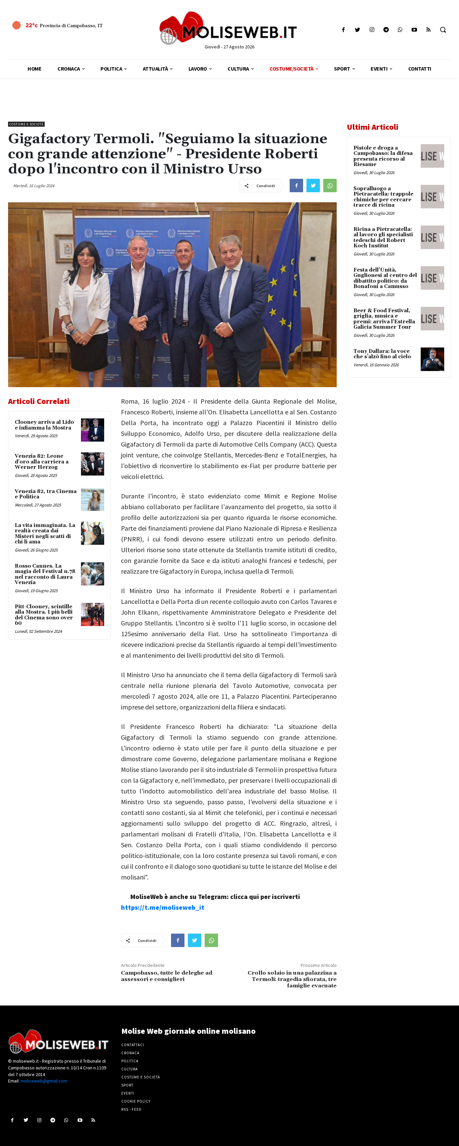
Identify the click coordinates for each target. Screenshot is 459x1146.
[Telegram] (385, 29)
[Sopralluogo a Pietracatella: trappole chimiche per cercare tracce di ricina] (432, 196)
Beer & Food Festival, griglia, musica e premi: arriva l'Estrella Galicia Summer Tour (384, 319)
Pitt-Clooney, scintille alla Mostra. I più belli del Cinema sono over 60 (44, 615)
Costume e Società (26, 124)
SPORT (127, 1085)
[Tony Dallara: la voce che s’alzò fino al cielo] (432, 359)
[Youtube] (414, 29)
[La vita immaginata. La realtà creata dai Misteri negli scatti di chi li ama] (92, 533)
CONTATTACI (132, 1044)
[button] (443, 30)
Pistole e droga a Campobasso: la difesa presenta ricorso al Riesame (383, 156)
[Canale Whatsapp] (400, 29)
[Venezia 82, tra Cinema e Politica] (92, 499)
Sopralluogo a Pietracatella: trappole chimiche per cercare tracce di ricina (383, 197)
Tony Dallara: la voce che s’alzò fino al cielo (382, 354)
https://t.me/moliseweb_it (162, 907)
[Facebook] (343, 29)
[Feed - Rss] (428, 29)
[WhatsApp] (330, 185)
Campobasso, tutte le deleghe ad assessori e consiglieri (166, 976)
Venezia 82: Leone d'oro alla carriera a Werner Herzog (42, 461)
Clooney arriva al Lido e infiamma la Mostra (44, 425)
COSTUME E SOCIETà (140, 1077)
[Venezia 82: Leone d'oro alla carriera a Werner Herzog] (92, 464)
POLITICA (129, 1061)
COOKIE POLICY (136, 1101)
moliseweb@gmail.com (43, 1081)
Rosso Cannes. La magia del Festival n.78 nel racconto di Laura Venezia (45, 574)
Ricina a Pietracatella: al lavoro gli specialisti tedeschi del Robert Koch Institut (383, 237)
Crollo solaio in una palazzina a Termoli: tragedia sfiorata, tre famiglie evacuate (292, 979)
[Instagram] (371, 29)
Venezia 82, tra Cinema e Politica (46, 494)
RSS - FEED (131, 1109)
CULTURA (129, 1069)
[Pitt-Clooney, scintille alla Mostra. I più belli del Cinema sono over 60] (92, 614)
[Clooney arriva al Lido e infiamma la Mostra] (92, 430)
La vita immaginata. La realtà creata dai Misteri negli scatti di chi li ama (45, 533)
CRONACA (130, 1053)
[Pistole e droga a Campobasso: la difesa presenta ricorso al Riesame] (432, 156)
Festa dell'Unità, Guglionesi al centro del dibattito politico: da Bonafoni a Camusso (385, 278)
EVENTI (127, 1093)
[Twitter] (357, 29)
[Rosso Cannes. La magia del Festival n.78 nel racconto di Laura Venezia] (92, 573)
